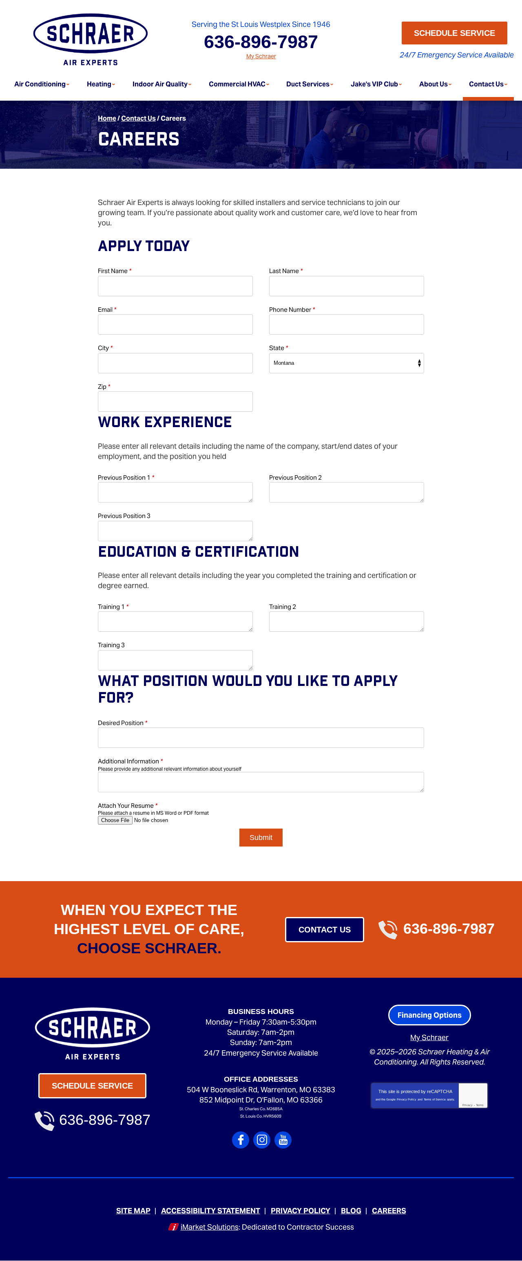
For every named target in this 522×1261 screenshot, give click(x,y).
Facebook (240, 1140)
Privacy (467, 1105)
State (278, 348)
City (105, 348)
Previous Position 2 (295, 477)
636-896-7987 (261, 41)
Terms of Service (435, 1099)
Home (107, 118)
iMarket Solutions (210, 1227)
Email (107, 309)
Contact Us (138, 118)
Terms (480, 1105)
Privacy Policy (406, 1099)
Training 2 (282, 607)
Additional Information (130, 761)
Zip (104, 386)
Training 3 (111, 645)
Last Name (286, 271)
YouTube (283, 1140)
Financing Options (430, 1015)
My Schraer (261, 56)
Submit (261, 837)
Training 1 (113, 607)
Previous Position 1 (126, 477)
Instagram (261, 1140)
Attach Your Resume (127, 805)
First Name (114, 271)
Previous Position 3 (124, 516)
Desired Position (122, 723)
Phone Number (292, 309)
